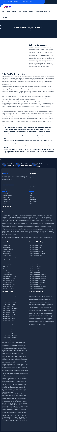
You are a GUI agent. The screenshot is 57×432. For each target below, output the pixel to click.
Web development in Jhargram (36, 262)
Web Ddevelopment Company (9, 278)
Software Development (7, 195)
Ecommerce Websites (7, 262)
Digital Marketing (6, 199)
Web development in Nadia (35, 272)
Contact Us (32, 203)
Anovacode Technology (14, 426)
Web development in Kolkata (35, 266)
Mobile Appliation (6, 197)
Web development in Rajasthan (9, 324)
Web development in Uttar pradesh (10, 335)
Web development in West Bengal (9, 337)
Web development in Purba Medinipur (37, 282)
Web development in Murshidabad (36, 270)
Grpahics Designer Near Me (8, 288)
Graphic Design (6, 270)
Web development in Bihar (8, 300)
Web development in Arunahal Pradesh (10, 296)
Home (3, 11)
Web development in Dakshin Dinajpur (37, 253)
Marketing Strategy (7, 255)
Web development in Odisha (8, 320)
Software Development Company (9, 266)
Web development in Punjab (8, 322)
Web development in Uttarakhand (9, 333)
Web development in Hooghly (35, 257)
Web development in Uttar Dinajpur (36, 288)
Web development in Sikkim (8, 326)
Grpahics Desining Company (8, 268)
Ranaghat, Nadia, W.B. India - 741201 (44, 165)
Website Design (6, 247)
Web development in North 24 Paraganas (38, 274)
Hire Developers (39, 11)
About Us (32, 177)
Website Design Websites (8, 264)
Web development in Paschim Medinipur (38, 278)
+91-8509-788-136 (11, 165)
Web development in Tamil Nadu (9, 327)
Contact (5, 17)
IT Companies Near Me (7, 282)
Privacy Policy (33, 186)
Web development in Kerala (8, 306)
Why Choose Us (33, 183)
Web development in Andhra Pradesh (10, 294)
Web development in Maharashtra (9, 310)
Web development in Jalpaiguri (36, 261)
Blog (45, 11)
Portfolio (31, 11)
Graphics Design (6, 201)
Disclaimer (32, 184)
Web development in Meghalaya (9, 314)
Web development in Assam (8, 298)
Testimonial (32, 197)
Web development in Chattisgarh (9, 302)
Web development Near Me (8, 280)
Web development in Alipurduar (36, 245)
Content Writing (6, 203)
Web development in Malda (35, 268)
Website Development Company (9, 257)
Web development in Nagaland (9, 318)
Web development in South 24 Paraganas (38, 286)
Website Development (7, 253)
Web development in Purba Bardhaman (37, 280)
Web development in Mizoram (9, 316)
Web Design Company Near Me (9, 284)
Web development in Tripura (8, 331)
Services (14, 11)
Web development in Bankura (35, 247)
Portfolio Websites (7, 261)
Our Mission (32, 179)
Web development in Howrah (35, 259)
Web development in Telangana (9, 329)
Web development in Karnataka (9, 304)
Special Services (23, 11)
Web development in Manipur (9, 312)
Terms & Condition (50, 426)
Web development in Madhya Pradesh (10, 308)
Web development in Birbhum (35, 249)
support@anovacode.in (26, 165)
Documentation (22, 3)
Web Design (5, 193)
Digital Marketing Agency (8, 249)
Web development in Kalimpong (36, 264)
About (8, 11)
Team (50, 11)
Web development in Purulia (35, 284)
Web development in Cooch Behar (36, 251)
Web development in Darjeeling (36, 255)
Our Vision (32, 181)
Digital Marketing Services (8, 259)
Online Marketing (6, 251)
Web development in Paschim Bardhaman (38, 276)
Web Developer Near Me (8, 286)
